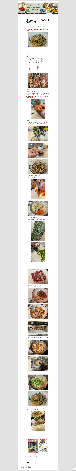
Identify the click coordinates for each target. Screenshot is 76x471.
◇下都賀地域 (35, 463)
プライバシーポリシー (29, 13)
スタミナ (46, 463)
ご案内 (25, 13)
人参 (48, 463)
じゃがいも (43, 463)
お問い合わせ (34, 13)
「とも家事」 (31, 456)
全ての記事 (39, 13)
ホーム (22, 13)
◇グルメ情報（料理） (31, 463)
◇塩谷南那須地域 (39, 463)
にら (47, 463)
